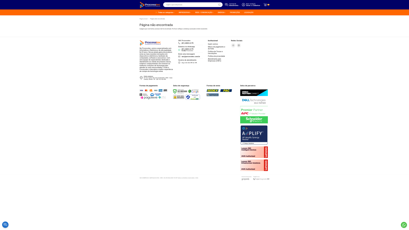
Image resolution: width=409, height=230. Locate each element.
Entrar (248, 5)
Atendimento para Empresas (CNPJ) (214, 60)
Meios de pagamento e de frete (216, 48)
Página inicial (144, 19)
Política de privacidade (216, 56)
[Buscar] (219, 4)
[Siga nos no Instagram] (239, 45)
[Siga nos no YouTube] (233, 45)
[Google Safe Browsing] (193, 91)
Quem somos (213, 44)
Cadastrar (256, 5)
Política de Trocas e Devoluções (215, 52)
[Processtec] (150, 4)
